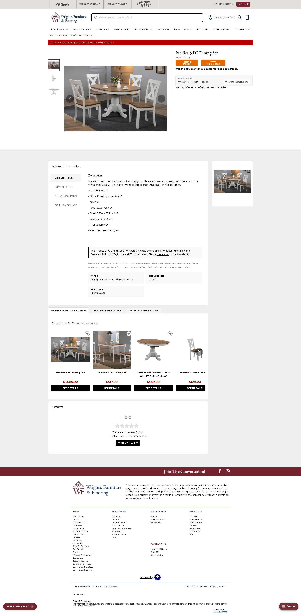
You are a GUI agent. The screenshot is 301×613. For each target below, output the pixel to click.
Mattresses (122, 29)
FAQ (113, 537)
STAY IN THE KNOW (19, 606)
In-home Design (118, 522)
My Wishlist (155, 522)
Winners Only (184, 57)
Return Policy (66, 205)
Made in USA (78, 534)
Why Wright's (195, 519)
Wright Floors (117, 4)
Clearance (242, 29)
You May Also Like (107, 310)
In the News (194, 531)
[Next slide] (199, 352)
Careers (192, 525)
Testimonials (195, 528)
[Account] (239, 17)
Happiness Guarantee (121, 528)
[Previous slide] (57, 352)
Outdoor (163, 29)
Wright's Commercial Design (144, 4)
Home (51, 35)
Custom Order (118, 525)
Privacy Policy (191, 586)
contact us (163, 254)
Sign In (153, 516)
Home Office (183, 29)
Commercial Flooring (82, 570)
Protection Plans (119, 534)
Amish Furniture (80, 531)
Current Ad (116, 516)
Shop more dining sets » (100, 42)
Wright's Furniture (62, 4)
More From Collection (68, 310)
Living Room (59, 29)
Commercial (221, 29)
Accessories (143, 29)
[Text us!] (289, 607)
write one (140, 436)
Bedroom (102, 29)
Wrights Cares (195, 522)
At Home (203, 29)
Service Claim (156, 555)
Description (64, 177)
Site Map (204, 586)
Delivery (115, 519)
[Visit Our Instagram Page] (227, 471)
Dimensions (63, 186)
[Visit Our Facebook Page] (220, 471)
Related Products (143, 310)
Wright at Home (89, 4)
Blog (191, 534)
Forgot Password (158, 519)
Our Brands (79, 594)
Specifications (66, 196)
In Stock (243, 4)
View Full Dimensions (236, 82)
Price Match (116, 531)
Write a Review (128, 443)
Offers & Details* (217, 586)
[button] (221, 17)
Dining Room (82, 29)
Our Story (193, 516)
